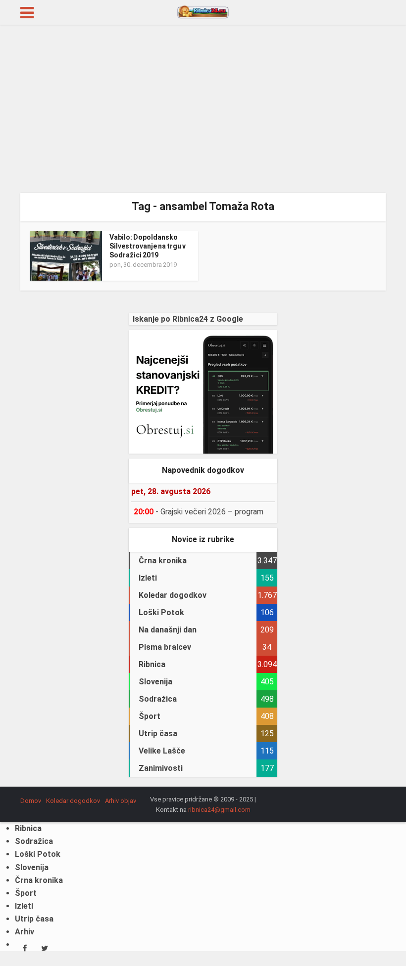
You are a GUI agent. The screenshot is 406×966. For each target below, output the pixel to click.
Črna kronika (39, 880)
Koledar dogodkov (73, 800)
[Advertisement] (203, 109)
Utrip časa (34, 919)
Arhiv (24, 931)
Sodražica (34, 841)
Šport (26, 893)
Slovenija (32, 867)
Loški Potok (37, 854)
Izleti (24, 906)
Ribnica (28, 828)
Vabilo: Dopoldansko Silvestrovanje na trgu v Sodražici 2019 (147, 246)
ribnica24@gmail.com (219, 809)
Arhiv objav (120, 800)
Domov (30, 800)
